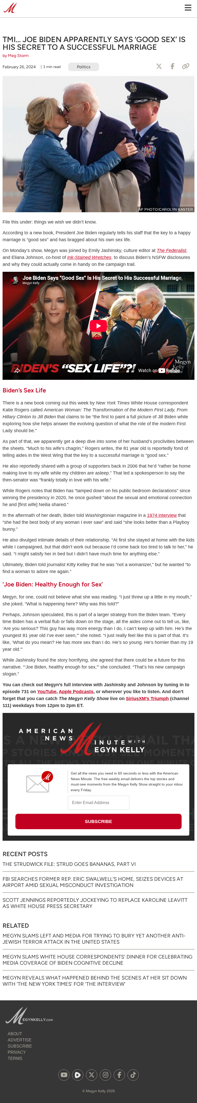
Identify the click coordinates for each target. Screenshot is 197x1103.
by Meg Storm (16, 55)
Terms (15, 1058)
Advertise (20, 1040)
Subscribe (20, 1046)
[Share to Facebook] (172, 66)
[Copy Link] (186, 66)
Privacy (17, 1052)
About (15, 1034)
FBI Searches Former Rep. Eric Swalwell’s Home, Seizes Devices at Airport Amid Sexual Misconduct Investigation (93, 882)
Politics (83, 66)
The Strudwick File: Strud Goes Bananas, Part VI (69, 864)
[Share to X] (159, 66)
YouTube (46, 691)
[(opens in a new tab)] (64, 1075)
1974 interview (162, 515)
